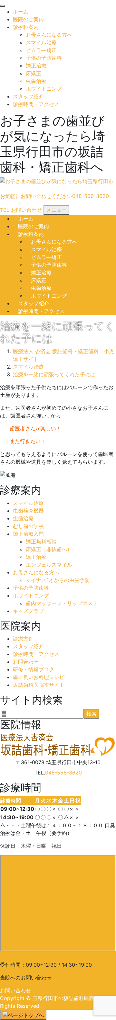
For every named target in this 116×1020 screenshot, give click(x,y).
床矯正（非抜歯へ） (49, 549)
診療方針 (23, 638)
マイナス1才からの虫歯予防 (58, 580)
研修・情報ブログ (33, 669)
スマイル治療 (41, 42)
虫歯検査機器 (28, 510)
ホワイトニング (44, 88)
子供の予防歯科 (44, 58)
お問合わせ (26, 661)
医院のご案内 (28, 19)
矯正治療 (36, 65)
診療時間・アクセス (36, 104)
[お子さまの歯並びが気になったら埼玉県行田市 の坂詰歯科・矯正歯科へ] (58, 182)
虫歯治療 (36, 81)
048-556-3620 (63, 772)
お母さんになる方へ (49, 34)
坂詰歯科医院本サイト (38, 685)
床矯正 (33, 73)
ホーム (20, 11)
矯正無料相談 (41, 541)
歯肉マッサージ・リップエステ (62, 603)
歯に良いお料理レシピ (38, 677)
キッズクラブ (28, 611)
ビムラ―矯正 (41, 50)
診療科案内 (26, 27)
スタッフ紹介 (28, 96)
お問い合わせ (15, 990)
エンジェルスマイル (49, 564)
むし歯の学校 (28, 526)
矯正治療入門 (28, 534)
